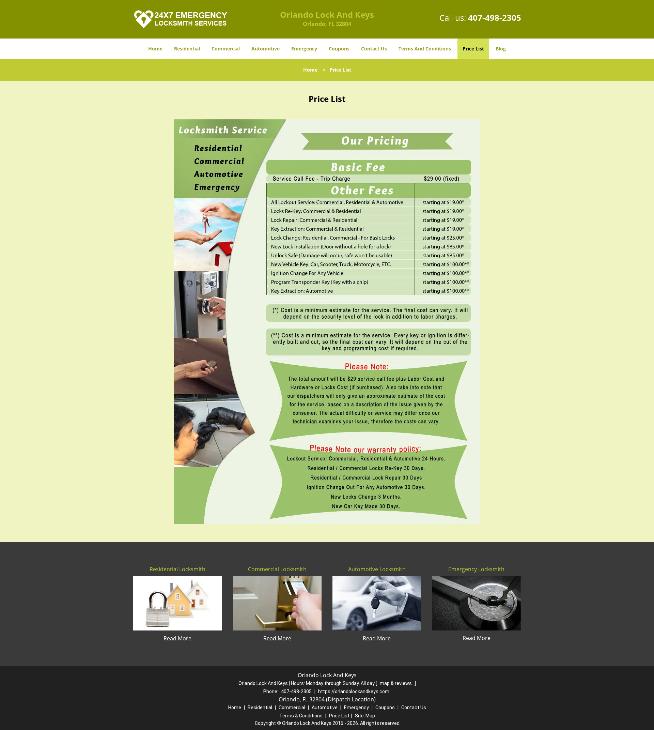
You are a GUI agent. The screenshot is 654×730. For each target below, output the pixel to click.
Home (155, 48)
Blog (501, 48)
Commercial (226, 48)
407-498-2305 (494, 17)
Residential (187, 48)
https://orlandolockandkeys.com (353, 691)
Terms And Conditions (425, 48)
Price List (473, 48)
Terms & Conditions (301, 715)
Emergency (304, 48)
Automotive (265, 48)
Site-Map (365, 715)
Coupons (339, 48)
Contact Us (374, 48)
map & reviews (396, 683)
